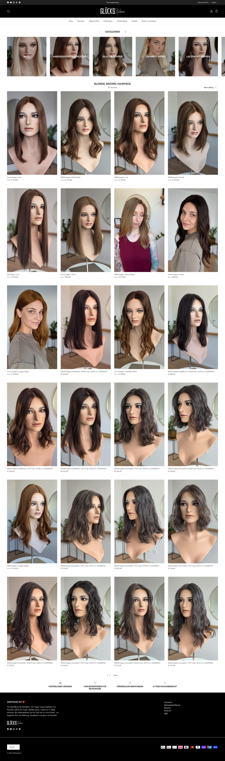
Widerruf (167, 710)
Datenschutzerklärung (172, 705)
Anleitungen (107, 21)
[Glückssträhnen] (113, 11)
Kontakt (134, 21)
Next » (116, 675)
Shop (71, 21)
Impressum (168, 702)
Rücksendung (122, 21)
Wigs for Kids (94, 21)
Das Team (80, 21)
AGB (166, 713)
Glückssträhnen (16, 753)
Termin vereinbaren (149, 21)
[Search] (8, 11)
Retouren (167, 708)
